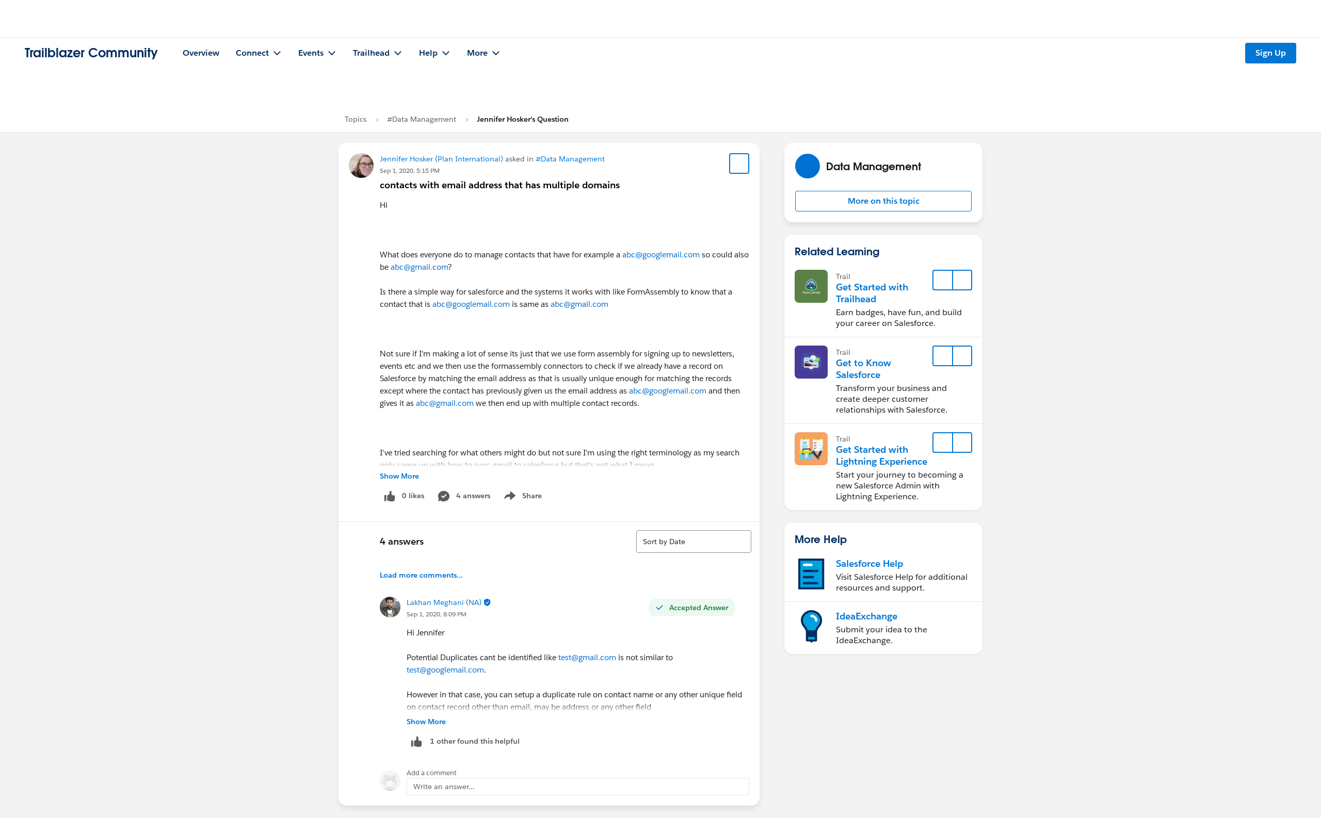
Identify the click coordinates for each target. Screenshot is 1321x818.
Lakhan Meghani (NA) (444, 602)
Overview (201, 52)
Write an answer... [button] (444, 786)
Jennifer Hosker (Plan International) (441, 158)
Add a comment (432, 772)
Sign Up (1270, 52)
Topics (355, 119)
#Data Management (421, 119)
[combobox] (693, 541)
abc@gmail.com (419, 267)
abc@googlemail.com (661, 254)
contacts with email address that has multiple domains (500, 185)
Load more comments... (421, 575)
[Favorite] (739, 163)
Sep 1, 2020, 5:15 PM (410, 170)
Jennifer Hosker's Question (523, 119)
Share (521, 497)
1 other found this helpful (475, 741)
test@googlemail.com (445, 670)
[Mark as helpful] (416, 741)
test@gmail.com (587, 657)
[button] (883, 201)
